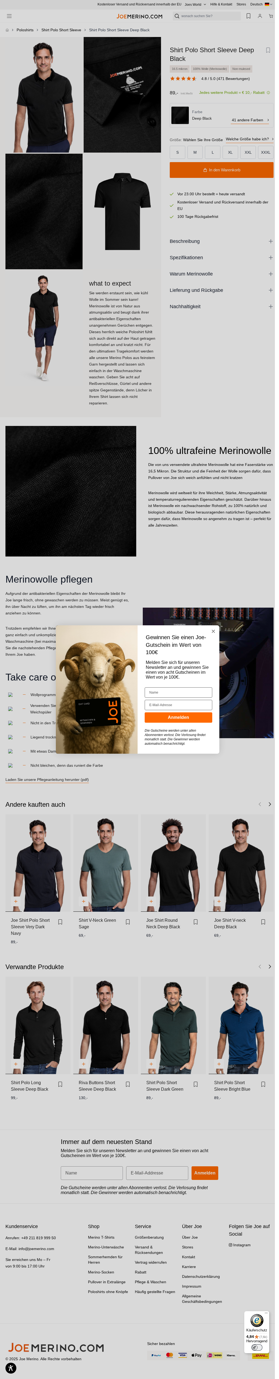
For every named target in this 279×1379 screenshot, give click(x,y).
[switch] (256, 1347)
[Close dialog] (213, 631)
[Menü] (266, 1314)
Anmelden (178, 717)
